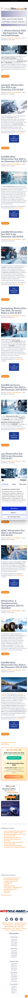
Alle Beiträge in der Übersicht (8, 742)
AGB (13, 928)
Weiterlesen (5, 76)
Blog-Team (11, 923)
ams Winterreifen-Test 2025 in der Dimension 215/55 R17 (12, 456)
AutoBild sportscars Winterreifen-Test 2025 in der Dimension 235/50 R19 (14, 387)
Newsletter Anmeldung (20, 923)
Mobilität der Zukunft (10, 889)
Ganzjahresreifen (9, 886)
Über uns (8, 930)
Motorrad (7, 890)
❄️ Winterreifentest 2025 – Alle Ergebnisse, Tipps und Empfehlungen (13, 33)
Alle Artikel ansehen (6, 895)
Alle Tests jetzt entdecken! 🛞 (14, 776)
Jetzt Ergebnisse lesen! (14, 757)
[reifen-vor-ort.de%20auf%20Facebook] (11, 919)
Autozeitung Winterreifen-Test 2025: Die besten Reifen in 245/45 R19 (14, 310)
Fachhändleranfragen (8, 924)
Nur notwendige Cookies (14, 516)
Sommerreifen (14, 937)
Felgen (6, 884)
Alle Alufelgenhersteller (11, 926)
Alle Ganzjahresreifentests (12, 878)
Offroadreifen (14, 972)
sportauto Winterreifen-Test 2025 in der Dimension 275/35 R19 (12, 87)
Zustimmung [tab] (5, 484)
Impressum (23, 928)
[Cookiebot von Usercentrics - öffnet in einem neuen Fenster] (20, 480)
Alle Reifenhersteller (20, 924)
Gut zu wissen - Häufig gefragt (13, 887)
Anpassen (13, 512)
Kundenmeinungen (6, 928)
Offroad (6, 892)
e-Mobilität (8, 882)
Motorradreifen (14, 984)
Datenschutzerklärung (17, 930)
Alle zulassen (14, 508)
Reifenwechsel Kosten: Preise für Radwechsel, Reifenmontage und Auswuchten (12, 839)
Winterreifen (14, 948)
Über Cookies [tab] (22, 484)
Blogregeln (4, 923)
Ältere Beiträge (5, 744)
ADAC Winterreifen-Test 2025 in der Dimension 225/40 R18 (13, 533)
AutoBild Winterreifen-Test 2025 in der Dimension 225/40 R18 (12, 234)
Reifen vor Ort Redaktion (14, 38)
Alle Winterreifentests (11, 881)
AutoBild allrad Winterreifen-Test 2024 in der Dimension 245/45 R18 (14, 665)
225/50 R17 (14, 957)
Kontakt (18, 928)
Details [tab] (14, 484)
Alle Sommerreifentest (11, 879)
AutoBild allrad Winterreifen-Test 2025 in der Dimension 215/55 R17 (14, 159)
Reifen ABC (21, 926)
